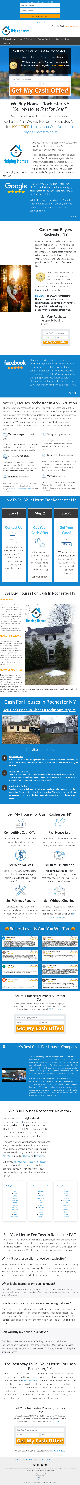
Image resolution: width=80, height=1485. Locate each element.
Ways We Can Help (45, 39)
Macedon (66, 1193)
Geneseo (40, 1195)
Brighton (15, 1195)
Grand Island (40, 1198)
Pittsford (66, 1204)
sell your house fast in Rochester (30, 1161)
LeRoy (66, 1190)
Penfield (66, 1202)
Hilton (40, 1205)
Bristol (15, 1197)
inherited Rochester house (20, 488)
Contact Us (7, 43)
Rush (66, 1207)
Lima (40, 1216)
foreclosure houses (31, 1380)
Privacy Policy (61, 1460)
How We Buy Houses (27, 39)
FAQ (67, 39)
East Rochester (15, 1216)
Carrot (54, 1482)
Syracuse (39, 1155)
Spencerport (66, 1209)
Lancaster (40, 1214)
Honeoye (39, 1207)
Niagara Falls (66, 1198)
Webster (66, 1214)
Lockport (66, 1191)
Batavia (15, 1193)
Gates (40, 1193)
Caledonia (14, 1204)
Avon (15, 1191)
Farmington (40, 1191)
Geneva (40, 1197)
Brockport (14, 1198)
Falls (43, 1207)
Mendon (66, 1195)
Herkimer (40, 1209)
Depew (15, 1214)
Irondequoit (40, 1212)
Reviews (59, 39)
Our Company (40, 22)
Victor (65, 1212)
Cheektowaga (15, 1207)
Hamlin (40, 1202)
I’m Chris (39, 295)
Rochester (65, 1205)
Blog (43, 1460)
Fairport (40, 1190)
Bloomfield (15, 1200)
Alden (14, 1190)
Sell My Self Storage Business (32, 1460)
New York (8, 1155)
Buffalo (27, 1155)
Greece (40, 1200)
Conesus (15, 1212)
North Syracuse (66, 1200)
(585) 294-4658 (71, 26)
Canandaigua (15, 1205)
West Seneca (66, 1216)
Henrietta (40, 1204)
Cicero (15, 1211)
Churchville (15, 1209)
